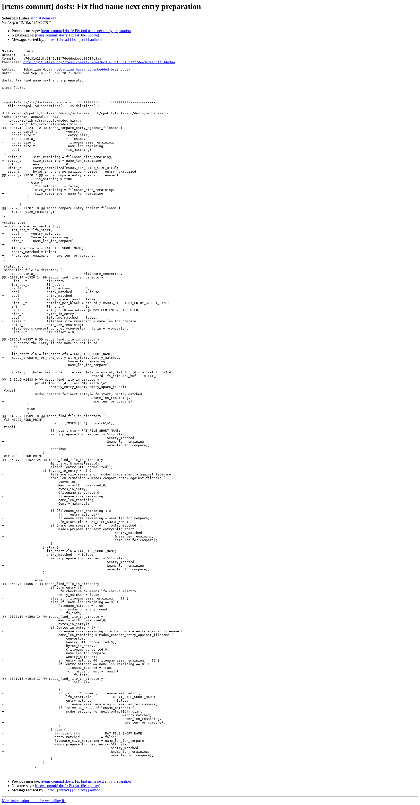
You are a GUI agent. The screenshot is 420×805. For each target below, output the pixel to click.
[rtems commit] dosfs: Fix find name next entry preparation (86, 31)
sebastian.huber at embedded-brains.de (92, 69)
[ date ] (50, 39)
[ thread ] (64, 39)
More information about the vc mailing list (34, 801)
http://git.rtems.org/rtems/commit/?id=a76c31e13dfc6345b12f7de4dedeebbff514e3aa (99, 62)
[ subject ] (79, 39)
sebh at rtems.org (43, 18)
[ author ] (95, 39)
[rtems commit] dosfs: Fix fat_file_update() (67, 35)
